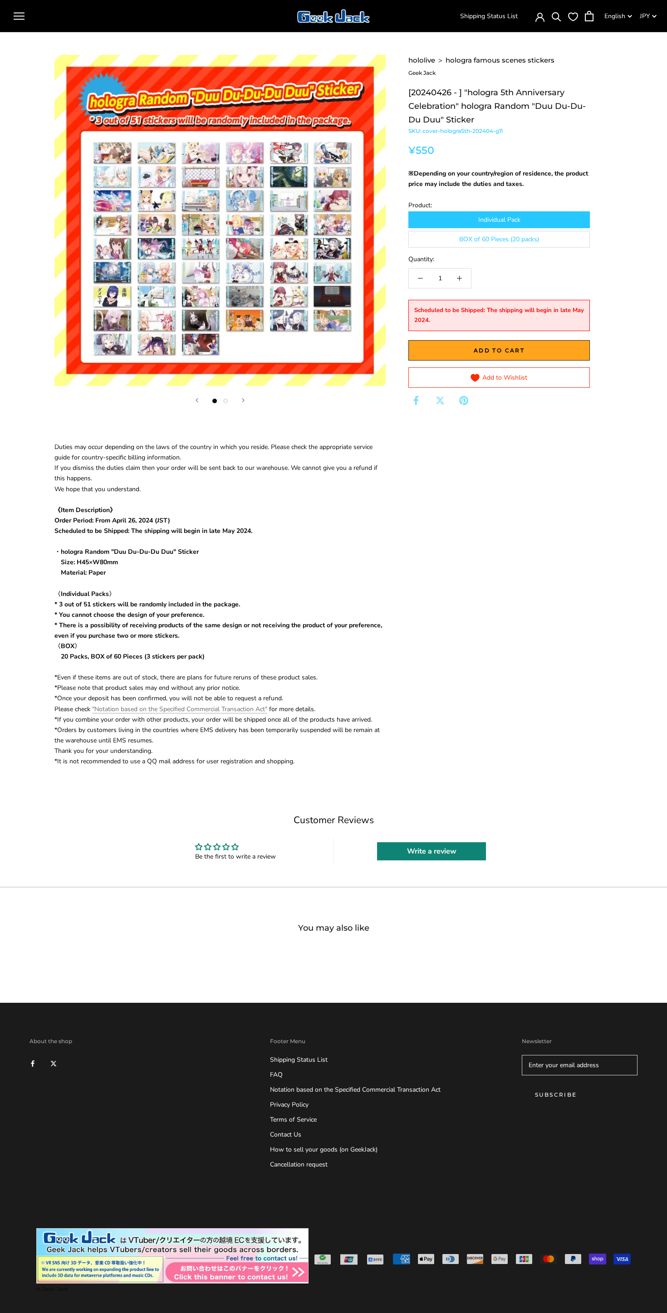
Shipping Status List (489, 16)
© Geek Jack (52, 1289)
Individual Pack (499, 219)
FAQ (276, 1074)
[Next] (243, 400)
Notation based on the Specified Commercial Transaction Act (355, 1089)
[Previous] (197, 400)
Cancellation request (299, 1164)
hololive (421, 60)
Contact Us (285, 1134)
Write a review (431, 851)
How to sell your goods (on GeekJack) (324, 1149)
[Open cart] (589, 16)
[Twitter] (440, 400)
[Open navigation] (19, 16)
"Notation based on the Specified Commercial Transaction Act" (179, 709)
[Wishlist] (573, 16)
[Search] (556, 16)
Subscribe (556, 1094)
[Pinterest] (463, 400)
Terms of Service (293, 1119)
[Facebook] (416, 400)
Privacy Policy (289, 1104)
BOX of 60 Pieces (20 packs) (499, 239)
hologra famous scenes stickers (500, 60)
